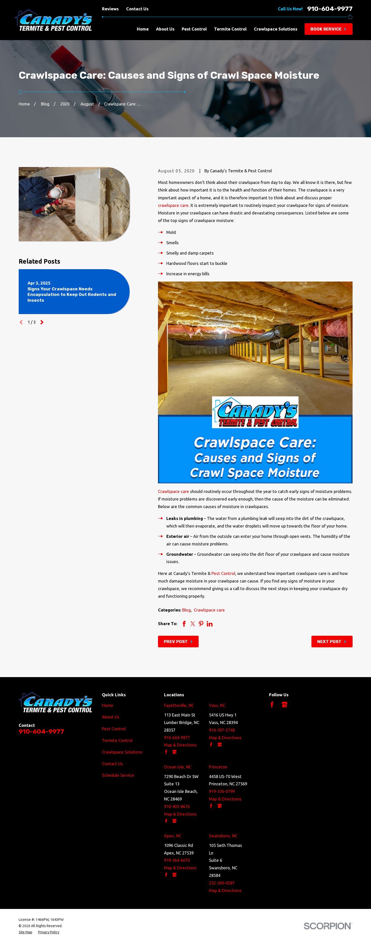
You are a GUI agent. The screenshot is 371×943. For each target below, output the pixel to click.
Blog (186, 609)
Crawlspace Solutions (122, 752)
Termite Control (117, 740)
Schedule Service (118, 775)
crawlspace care (173, 205)
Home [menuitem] (143, 28)
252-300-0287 (222, 882)
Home (107, 705)
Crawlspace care (173, 491)
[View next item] (42, 322)
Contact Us (137, 8)
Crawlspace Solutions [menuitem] (275, 28)
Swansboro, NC (223, 835)
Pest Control (223, 573)
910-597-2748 (222, 730)
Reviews (110, 8)
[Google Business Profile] (284, 704)
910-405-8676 (177, 806)
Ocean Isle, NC (177, 766)
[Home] (46, 20)
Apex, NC (172, 835)
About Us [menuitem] (165, 28)
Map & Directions (180, 744)
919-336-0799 (222, 791)
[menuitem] (25, 932)
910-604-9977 (330, 9)
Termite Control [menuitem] (230, 28)
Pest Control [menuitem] (194, 28)
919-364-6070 (177, 860)
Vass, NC (217, 705)
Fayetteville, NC (179, 705)
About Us (110, 716)
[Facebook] (272, 704)
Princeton (218, 766)
